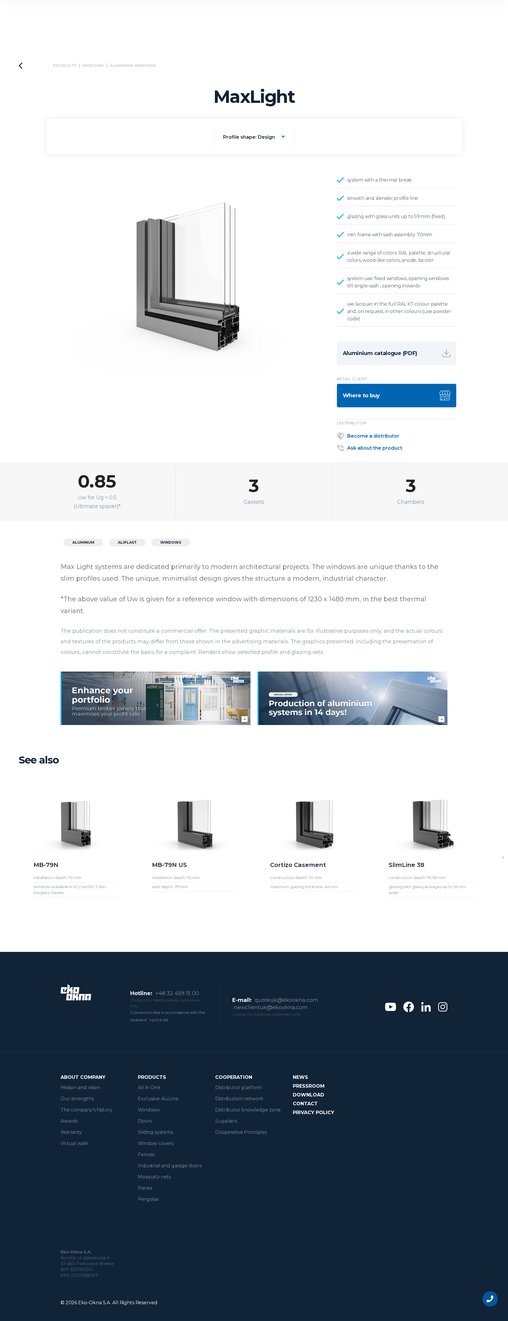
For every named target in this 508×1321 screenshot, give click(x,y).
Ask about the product (374, 448)
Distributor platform (238, 1087)
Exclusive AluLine (158, 1098)
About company (83, 1077)
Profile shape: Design (249, 137)
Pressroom (309, 1086)
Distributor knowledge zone (248, 1110)
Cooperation (233, 1077)
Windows (93, 65)
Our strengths (77, 1098)
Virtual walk (74, 1143)
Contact (305, 1103)
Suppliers (226, 1121)
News (300, 1077)
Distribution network (239, 1098)
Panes (145, 1188)
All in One (149, 1087)
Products (64, 65)
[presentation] (503, 857)
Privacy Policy (313, 1112)
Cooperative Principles (240, 1132)
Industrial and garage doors (170, 1165)
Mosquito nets (154, 1177)
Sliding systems (155, 1132)
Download (308, 1095)
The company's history (86, 1110)
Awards (69, 1121)
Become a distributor (373, 436)
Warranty (71, 1132)
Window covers (155, 1143)
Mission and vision (80, 1087)
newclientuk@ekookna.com (271, 1007)
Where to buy (361, 395)
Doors (144, 1121)
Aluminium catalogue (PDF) (380, 353)
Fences (146, 1154)
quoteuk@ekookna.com (286, 1000)
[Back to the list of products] (20, 66)
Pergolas (148, 1199)
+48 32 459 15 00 (177, 993)
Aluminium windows (133, 65)
